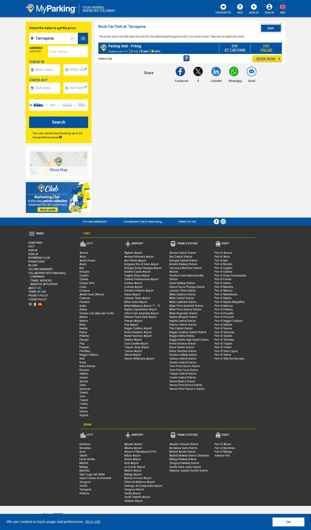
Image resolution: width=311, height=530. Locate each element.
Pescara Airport (133, 320)
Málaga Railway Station (183, 459)
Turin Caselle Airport (136, 343)
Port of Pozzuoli (224, 317)
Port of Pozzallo (224, 313)
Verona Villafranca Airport (139, 358)
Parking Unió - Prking (124, 46)
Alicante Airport (133, 444)
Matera (83, 317)
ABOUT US (34, 288)
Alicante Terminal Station (183, 444)
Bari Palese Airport (135, 260)
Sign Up (254, 12)
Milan (82, 324)
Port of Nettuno (223, 305)
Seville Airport (132, 493)
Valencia (84, 493)
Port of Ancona (223, 252)
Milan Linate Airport (135, 302)
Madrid (83, 463)
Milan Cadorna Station (182, 294)
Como (83, 287)
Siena (82, 385)
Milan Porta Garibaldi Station (186, 305)
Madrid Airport (133, 470)
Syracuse (84, 389)
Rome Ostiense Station (182, 343)
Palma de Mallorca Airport (139, 482)
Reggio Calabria (88, 354)
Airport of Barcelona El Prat (140, 451)
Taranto (83, 392)
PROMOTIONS (36, 261)
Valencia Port (222, 455)
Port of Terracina (224, 339)
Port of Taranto (223, 335)
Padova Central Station (182, 324)
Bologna (84, 271)
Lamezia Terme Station (182, 290)
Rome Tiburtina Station (182, 351)
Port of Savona (223, 328)
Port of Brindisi (223, 264)
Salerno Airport (133, 339)
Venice (83, 407)
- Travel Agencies (40, 280)
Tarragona (85, 489)
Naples (83, 328)
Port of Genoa (222, 283)
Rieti (82, 358)
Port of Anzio (222, 256)
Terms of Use (187, 221)
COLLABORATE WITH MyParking (142, 221)
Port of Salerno (223, 324)
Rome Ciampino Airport (138, 332)
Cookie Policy (37, 299)
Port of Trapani (223, 343)
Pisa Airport (131, 324)
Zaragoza (85, 482)
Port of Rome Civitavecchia (230, 275)
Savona (83, 381)
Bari (81, 268)
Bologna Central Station (183, 260)
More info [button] (92, 522)
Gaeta (82, 305)
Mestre (83, 320)
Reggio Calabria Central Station (187, 332)
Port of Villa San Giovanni (229, 358)
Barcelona (85, 448)
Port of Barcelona (224, 448)
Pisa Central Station (181, 328)
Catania (83, 279)
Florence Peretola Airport (139, 290)
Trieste (83, 404)
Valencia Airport (133, 500)
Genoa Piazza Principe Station (187, 287)
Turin (82, 396)
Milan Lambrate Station (182, 302)
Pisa (81, 343)
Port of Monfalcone (225, 294)
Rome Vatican (87, 366)
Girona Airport (132, 459)
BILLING (33, 265)
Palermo (84, 335)
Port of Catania (223, 271)
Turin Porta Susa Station (183, 370)
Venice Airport (132, 354)
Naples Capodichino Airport (140, 309)
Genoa (83, 309)
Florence (84, 302)
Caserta (84, 275)
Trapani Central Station (182, 373)
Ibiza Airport (131, 463)
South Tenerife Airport (137, 497)
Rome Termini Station (181, 347)
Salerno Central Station (182, 358)
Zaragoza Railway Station (184, 463)
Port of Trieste (223, 347)
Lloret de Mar (87, 459)
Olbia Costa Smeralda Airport (141, 313)
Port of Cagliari (223, 268)
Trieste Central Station (182, 377)
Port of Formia (222, 279)
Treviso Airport (133, 351)
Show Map (58, 170)
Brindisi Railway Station (183, 264)
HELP (240, 12)
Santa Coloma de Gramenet (95, 478)
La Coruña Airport (134, 467)
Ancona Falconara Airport (139, 256)
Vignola (83, 415)
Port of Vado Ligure (226, 351)
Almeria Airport (133, 448)
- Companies (36, 276)
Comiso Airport (133, 283)
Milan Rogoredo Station (183, 313)
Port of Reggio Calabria (228, 320)
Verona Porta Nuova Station (185, 385)
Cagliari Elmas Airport (137, 275)
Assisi (83, 264)
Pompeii (84, 347)
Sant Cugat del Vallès (92, 474)
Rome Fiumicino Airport (138, 335)
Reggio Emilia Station (181, 335)
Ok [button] (288, 522)
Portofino (84, 351)
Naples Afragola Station (183, 317)
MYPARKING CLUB (39, 257)
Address (36, 49)
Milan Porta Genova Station (185, 309)
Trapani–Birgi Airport (136, 347)
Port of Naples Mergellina (229, 302)
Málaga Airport (133, 474)
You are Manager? (94, 221)
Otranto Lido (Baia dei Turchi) (96, 313)
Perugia (84, 339)
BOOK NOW (266, 58)
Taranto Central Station (182, 362)
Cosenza (84, 290)
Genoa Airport (132, 294)
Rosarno (84, 370)
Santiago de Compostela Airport (143, 485)
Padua (83, 332)
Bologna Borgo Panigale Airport (143, 268)
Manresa (84, 470)
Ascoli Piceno (87, 260)
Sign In (32, 250)
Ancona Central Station (182, 252)
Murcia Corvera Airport (137, 478)
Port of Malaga (223, 451)
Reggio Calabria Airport (138, 328)
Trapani (83, 400)
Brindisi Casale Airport (137, 271)
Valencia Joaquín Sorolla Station (188, 470)
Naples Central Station (182, 320)
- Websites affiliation (42, 284)
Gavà (82, 451)
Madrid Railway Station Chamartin (189, 455)
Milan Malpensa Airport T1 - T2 (142, 305)
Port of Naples (223, 298)
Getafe (83, 455)
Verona (83, 411)
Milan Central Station (181, 298)
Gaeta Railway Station (182, 283)
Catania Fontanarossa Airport (141, 279)
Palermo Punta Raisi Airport (140, 317)
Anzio (82, 256)
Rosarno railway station (183, 354)
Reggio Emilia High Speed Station (189, 339)
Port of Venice (222, 354)
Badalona (84, 444)
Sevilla (83, 485)
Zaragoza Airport (134, 489)
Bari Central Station (180, 256)
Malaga (83, 467)
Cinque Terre (86, 283)
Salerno (83, 373)
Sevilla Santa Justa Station (185, 467)
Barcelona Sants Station (183, 448)
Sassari (83, 377)
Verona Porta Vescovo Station (187, 389)
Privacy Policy (38, 295)
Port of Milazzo (223, 290)
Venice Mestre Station (182, 381)
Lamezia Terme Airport (137, 298)
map (271, 28)
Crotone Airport (133, 287)
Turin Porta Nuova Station (184, 366)
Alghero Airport (133, 252)
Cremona (84, 298)
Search (58, 122)
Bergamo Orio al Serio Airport (141, 264)
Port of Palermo (223, 309)
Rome (82, 362)
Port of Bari (221, 260)
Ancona (83, 252)
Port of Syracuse (224, 332)
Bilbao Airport (132, 455)
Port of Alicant (222, 444)
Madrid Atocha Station (182, 451)
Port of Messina (223, 287)
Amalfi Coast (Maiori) (91, 294)
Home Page (35, 242)
